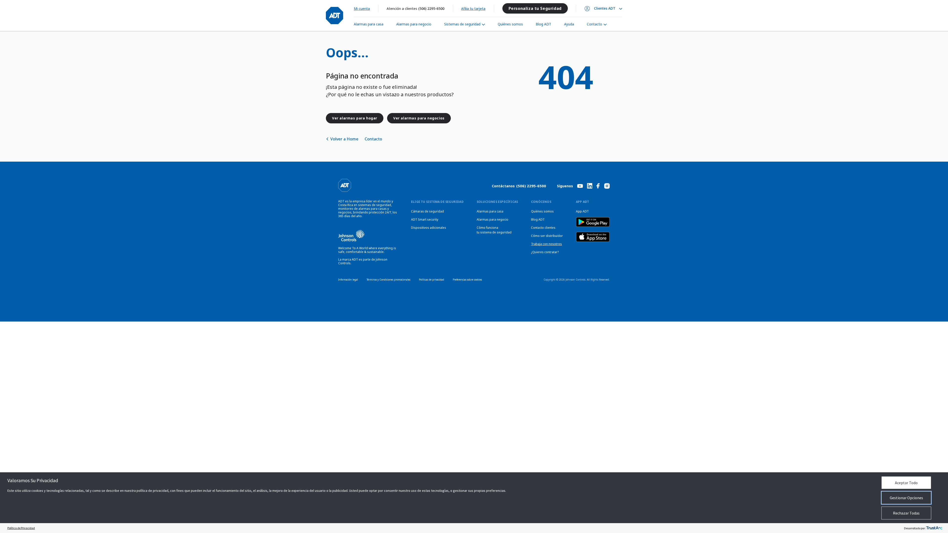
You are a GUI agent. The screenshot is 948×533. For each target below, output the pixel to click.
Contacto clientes (543, 228)
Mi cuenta (362, 8)
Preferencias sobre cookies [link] (467, 279)
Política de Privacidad (21, 528)
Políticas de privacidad (431, 279)
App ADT (582, 211)
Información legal (348, 279)
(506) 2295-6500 (431, 8)
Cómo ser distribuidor (547, 236)
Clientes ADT (604, 8)
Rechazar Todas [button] (906, 513)
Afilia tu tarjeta (473, 8)
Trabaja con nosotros (546, 244)
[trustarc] (934, 528)
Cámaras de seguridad (427, 211)
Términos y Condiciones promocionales (388, 279)
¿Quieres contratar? (545, 252)
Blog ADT (543, 24)
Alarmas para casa (368, 24)
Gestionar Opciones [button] (906, 497)
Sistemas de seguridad (462, 24)
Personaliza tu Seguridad (535, 8)
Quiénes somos (510, 24)
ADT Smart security (424, 219)
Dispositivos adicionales (428, 228)
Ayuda (569, 24)
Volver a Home (344, 139)
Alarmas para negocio (413, 24)
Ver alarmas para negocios (419, 118)
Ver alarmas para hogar (354, 118)
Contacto (594, 24)
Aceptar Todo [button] (906, 482)
